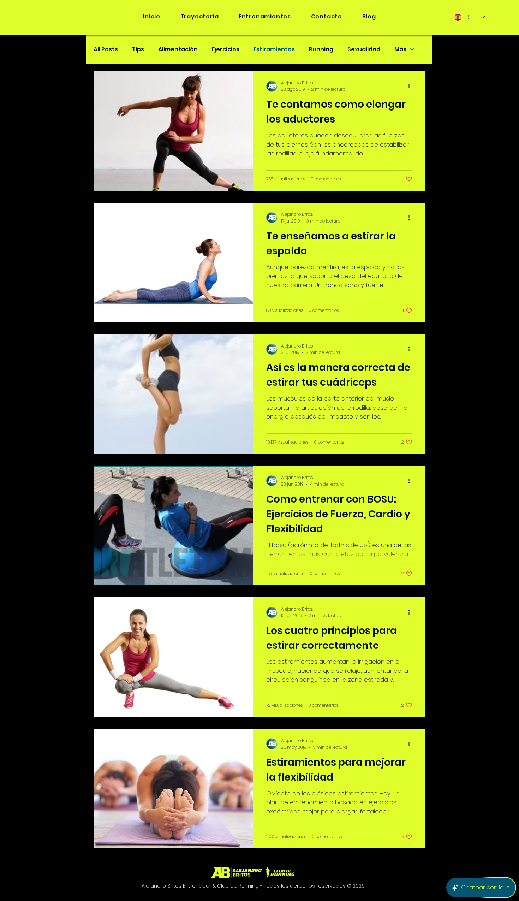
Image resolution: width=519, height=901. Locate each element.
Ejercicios (225, 49)
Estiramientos (274, 49)
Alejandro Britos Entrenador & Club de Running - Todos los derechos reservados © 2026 (253, 885)
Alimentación (178, 49)
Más (400, 49)
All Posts (106, 49)
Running (321, 49)
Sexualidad (363, 49)
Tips (138, 49)
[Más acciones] (411, 86)
